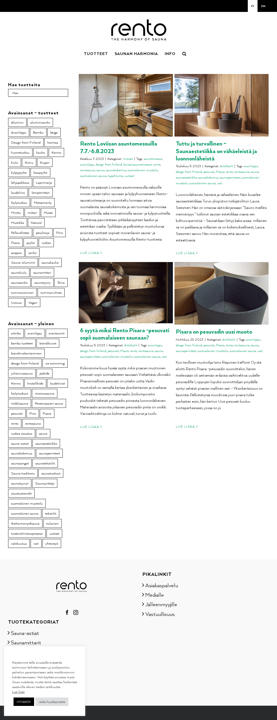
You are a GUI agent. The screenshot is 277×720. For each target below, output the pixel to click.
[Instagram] (75, 612)
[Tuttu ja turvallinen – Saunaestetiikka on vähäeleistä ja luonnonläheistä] (221, 105)
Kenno (56, 152)
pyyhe (31, 242)
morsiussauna (44, 393)
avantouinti (57, 333)
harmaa (52, 142)
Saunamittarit (26, 642)
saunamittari (42, 272)
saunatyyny (42, 282)
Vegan (32, 302)
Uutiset (128, 158)
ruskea (46, 242)
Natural (36, 222)
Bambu (38, 132)
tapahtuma (115, 175)
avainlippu (87, 164)
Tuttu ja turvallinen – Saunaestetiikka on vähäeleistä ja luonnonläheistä (216, 150)
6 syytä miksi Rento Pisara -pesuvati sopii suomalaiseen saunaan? (124, 333)
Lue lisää (89, 252)
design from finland (109, 164)
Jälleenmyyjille (161, 604)
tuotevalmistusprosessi (27, 533)
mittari (32, 212)
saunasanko (19, 282)
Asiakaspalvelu (161, 585)
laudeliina (18, 192)
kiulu (14, 162)
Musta (48, 212)
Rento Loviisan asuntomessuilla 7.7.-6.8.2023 (118, 146)
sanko (32, 252)
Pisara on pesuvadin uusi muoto (214, 331)
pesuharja (43, 232)
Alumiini (17, 122)
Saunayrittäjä (44, 483)
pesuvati (209, 171)
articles (16, 333)
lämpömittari (41, 192)
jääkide (44, 373)
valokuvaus (19, 543)
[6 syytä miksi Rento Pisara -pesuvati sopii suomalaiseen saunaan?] (126, 292)
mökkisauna (19, 403)
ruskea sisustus (21, 433)
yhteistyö (51, 543)
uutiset (129, 175)
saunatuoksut (50, 473)
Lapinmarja (44, 182)
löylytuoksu (19, 202)
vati (219, 183)
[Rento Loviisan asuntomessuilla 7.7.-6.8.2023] (126, 105)
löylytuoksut (19, 393)
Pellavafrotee (20, 232)
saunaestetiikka (186, 177)
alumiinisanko (40, 122)
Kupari (45, 162)
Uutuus (16, 302)
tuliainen (52, 523)
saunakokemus (116, 170)
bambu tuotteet (22, 343)
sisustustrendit (21, 493)
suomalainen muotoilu (143, 170)
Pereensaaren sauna (49, 403)
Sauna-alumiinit (23, 262)
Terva (61, 282)
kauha (40, 152)
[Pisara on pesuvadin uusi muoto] (221, 293)
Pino (59, 232)
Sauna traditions (23, 473)
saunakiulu (19, 272)
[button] (184, 53)
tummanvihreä (51, 292)
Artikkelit (226, 166)
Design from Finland (26, 142)
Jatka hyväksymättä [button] (52, 702)
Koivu (29, 162)
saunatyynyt (19, 483)
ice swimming (55, 363)
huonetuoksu (20, 152)
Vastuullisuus (160, 614)
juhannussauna (22, 373)
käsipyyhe (40, 172)
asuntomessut (153, 158)
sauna (101, 170)
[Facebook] (67, 612)
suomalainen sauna (93, 175)
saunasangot (20, 463)
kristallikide (35, 383)
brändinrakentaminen (26, 353)
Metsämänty (43, 202)
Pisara (220, 171)
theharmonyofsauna (25, 523)
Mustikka (17, 222)
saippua (16, 252)
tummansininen (22, 292)
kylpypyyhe (19, 172)
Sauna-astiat (25, 633)
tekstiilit (50, 513)
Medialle (154, 594)
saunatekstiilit (45, 463)
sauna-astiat (20, 443)
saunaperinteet (230, 177)
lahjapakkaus (20, 182)
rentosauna (87, 170)
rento (156, 164)
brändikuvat (47, 343)
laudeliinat (57, 383)
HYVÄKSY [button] (24, 702)
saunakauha (50, 262)
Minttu (16, 212)
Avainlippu (18, 132)
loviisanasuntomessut (137, 164)
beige (54, 132)
